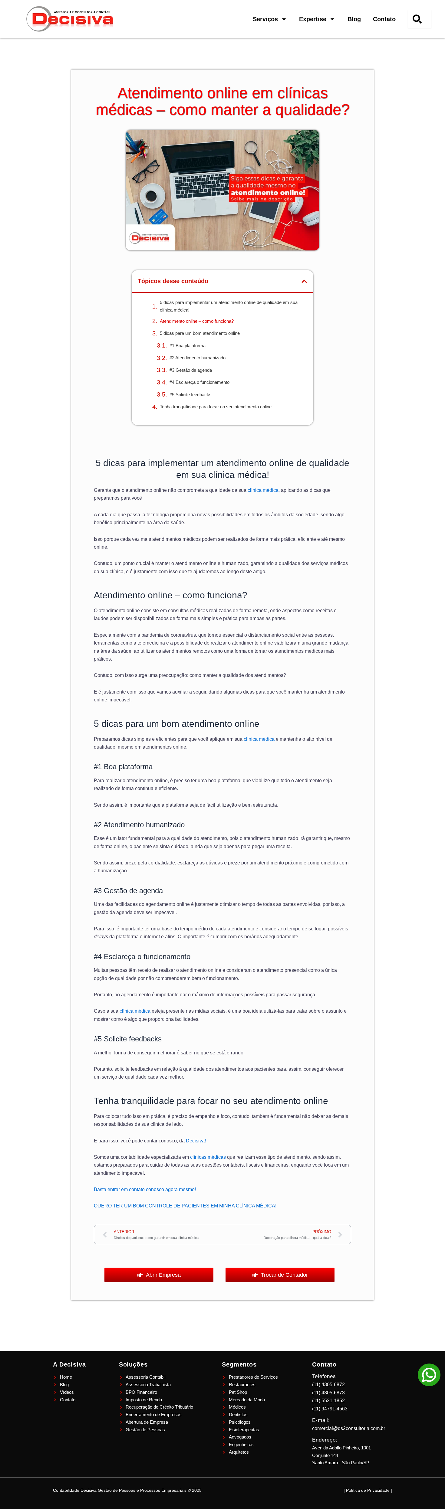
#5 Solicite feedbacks (191, 394)
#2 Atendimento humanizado (198, 357)
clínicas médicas (208, 1157)
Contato (384, 19)
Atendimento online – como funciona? (197, 321)
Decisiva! (196, 1140)
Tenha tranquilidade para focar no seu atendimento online (216, 406)
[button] (304, 281)
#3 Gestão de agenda (191, 370)
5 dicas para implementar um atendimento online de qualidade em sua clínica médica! (229, 306)
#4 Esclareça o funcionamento (200, 382)
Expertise (312, 19)
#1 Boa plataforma (188, 345)
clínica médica (262, 490)
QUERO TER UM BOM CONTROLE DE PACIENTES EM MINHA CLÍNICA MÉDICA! (185, 1205)
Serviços (265, 19)
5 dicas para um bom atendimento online (200, 333)
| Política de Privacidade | (368, 1490)
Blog (354, 19)
